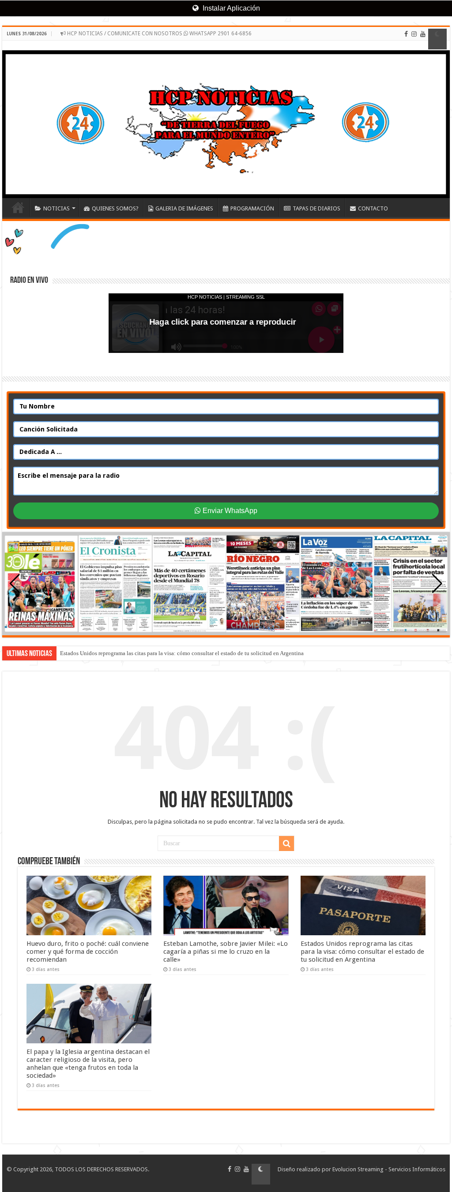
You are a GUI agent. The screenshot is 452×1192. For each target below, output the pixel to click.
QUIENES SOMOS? (115, 208)
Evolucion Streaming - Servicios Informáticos (388, 1169)
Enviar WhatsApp (229, 510)
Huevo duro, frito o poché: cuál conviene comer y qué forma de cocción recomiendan (87, 951)
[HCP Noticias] (226, 119)
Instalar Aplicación (230, 8)
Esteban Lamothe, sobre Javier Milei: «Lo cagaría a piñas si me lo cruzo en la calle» (225, 951)
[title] (437, 39)
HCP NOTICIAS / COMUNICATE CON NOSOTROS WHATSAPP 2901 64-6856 (159, 33)
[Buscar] (286, 843)
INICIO (18, 207)
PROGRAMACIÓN (252, 208)
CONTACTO (373, 208)
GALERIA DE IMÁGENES (184, 208)
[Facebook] (406, 39)
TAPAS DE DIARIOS (316, 208)
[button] (437, 583)
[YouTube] (422, 39)
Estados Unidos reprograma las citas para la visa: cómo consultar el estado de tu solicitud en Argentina (182, 653)
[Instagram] (414, 39)
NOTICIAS (56, 208)
